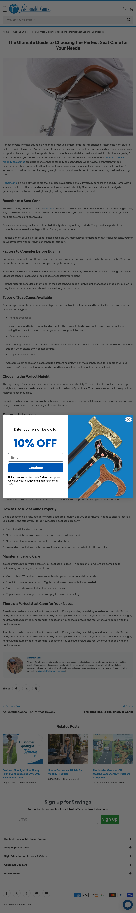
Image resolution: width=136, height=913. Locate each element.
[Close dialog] (128, 419)
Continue (36, 468)
